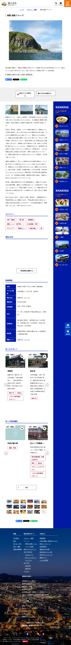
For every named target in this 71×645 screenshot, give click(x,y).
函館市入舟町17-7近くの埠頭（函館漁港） (20, 74)
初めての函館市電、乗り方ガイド (64, 154)
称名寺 (32, 371)
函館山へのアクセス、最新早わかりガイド (64, 140)
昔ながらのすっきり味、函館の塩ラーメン (64, 126)
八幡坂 (61, 237)
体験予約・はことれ (23, 340)
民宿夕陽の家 (13, 443)
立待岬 (61, 251)
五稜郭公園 (62, 223)
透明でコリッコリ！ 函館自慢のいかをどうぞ (64, 168)
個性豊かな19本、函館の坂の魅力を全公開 (64, 181)
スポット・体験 (32, 10)
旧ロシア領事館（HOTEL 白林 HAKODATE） (47, 443)
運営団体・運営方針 (28, 625)
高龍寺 (10, 371)
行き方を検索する (45, 93)
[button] (6, 383)
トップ (22, 10)
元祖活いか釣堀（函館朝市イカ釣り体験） (64, 209)
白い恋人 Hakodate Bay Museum (64, 265)
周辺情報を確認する (26, 271)
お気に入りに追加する (25, 94)
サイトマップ (41, 625)
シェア (9, 79)
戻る (26, 487)
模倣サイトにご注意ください (35, 623)
